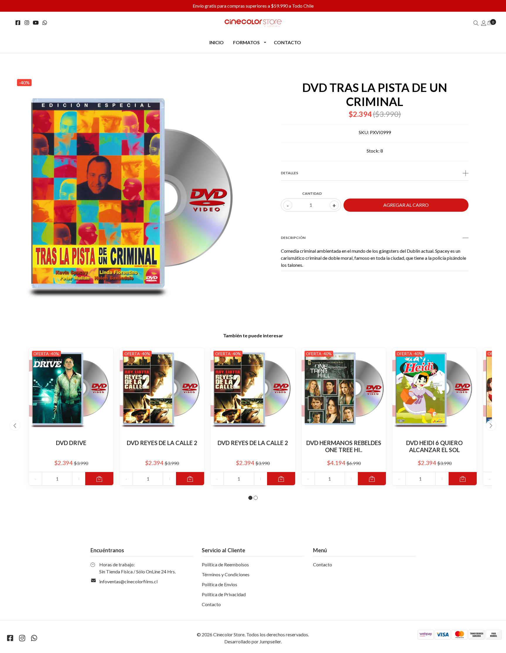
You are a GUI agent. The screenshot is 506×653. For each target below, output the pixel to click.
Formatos (246, 42)
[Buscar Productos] (476, 23)
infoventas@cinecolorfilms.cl (128, 581)
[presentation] (15, 425)
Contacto (287, 42)
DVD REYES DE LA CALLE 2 (162, 442)
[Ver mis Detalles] (484, 23)
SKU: (364, 132)
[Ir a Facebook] (18, 22)
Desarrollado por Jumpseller (252, 641)
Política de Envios (219, 584)
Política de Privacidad (224, 594)
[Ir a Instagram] (27, 22)
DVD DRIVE (71, 442)
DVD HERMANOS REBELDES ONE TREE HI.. (343, 446)
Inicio (216, 42)
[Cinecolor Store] (253, 23)
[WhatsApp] (44, 22)
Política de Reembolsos (225, 564)
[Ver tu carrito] (490, 22)
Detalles (289, 173)
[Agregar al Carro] (99, 478)
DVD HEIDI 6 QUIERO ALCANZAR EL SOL (434, 446)
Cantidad (312, 193)
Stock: (373, 150)
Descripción (293, 237)
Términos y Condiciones (225, 574)
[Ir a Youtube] (35, 22)
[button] (250, 498)
